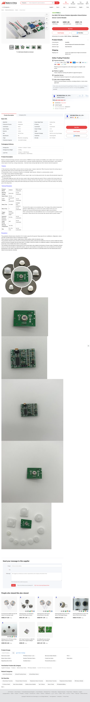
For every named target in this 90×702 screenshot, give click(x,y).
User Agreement (53, 696)
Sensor (16, 10)
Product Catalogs (21, 653)
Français (26, 693)
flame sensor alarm (5, 655)
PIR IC (68, 655)
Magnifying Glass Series (6, 660)
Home (2, 10)
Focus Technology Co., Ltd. (36, 696)
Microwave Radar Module (50, 655)
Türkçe (72, 693)
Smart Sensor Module (17, 684)
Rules (87, 7)
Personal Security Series (50, 660)
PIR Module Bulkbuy (61, 684)
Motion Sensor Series (6, 658)
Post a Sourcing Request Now (42, 585)
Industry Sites (54, 691)
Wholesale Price (47, 691)
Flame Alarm (69, 658)
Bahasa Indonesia (84, 693)
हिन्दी (64, 693)
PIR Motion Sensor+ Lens (28, 655)
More (2, 687)
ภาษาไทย (68, 693)
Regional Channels (61, 691)
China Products (17, 691)
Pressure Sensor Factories (21, 681)
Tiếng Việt (77, 693)
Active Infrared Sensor (7, 674)
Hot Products (10, 691)
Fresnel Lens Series (49, 658)
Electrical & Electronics (9, 10)
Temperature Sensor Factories (36, 681)
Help (64, 7)
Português (22, 693)
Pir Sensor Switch (6, 684)
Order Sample (75, 36)
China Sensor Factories (8, 681)
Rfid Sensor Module (79, 681)
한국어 (56, 693)
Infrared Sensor (22, 10)
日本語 (60, 693)
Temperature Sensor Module (65, 681)
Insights (80, 691)
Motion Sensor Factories (51, 681)
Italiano (38, 693)
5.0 (71, 117)
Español (16, 693)
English (12, 693)
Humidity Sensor (26, 660)
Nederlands (47, 693)
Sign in (87, 3)
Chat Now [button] (80, 33)
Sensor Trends (51, 684)
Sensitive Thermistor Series (29, 658)
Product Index (69, 691)
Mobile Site (75, 691)
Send (13, 585)
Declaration (59, 696)
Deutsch (42, 693)
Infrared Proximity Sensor (20, 674)
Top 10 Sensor (42, 684)
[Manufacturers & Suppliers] (9, 2)
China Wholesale (39, 691)
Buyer (57, 7)
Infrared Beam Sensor (34, 674)
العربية (52, 693)
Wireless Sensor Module (30, 684)
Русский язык (32, 693)
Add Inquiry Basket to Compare (26, 52)
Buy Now (70, 28)
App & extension (72, 7)
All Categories (6, 7)
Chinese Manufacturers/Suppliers (28, 691)
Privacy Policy (66, 696)
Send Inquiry (61, 33)
